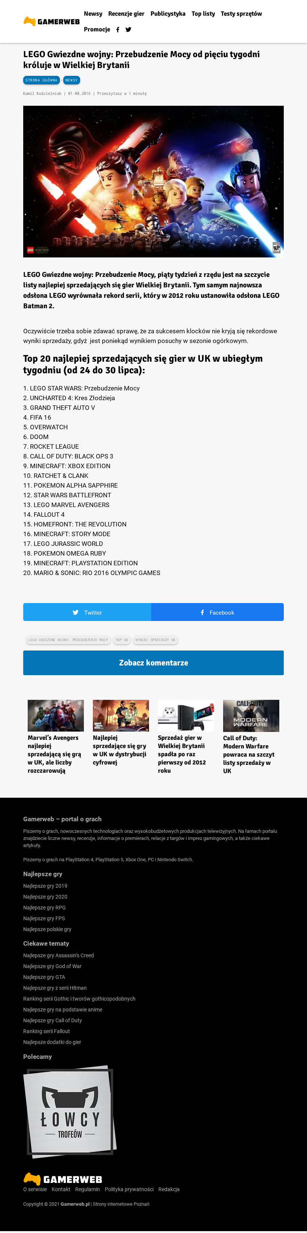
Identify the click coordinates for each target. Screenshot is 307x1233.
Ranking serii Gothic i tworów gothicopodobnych (79, 999)
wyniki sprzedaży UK (155, 640)
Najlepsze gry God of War (52, 966)
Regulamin (87, 1189)
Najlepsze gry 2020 (45, 897)
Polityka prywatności (129, 1189)
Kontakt (61, 1189)
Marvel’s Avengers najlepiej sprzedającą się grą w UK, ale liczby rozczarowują (54, 754)
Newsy (72, 80)
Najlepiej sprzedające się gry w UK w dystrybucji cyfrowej (119, 750)
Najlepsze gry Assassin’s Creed (58, 955)
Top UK (122, 640)
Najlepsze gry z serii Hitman (55, 988)
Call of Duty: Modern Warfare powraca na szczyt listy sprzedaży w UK (248, 754)
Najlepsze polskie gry (47, 929)
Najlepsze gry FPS (44, 918)
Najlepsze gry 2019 (45, 886)
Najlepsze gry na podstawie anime (62, 1010)
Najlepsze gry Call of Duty (52, 1020)
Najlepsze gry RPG (44, 908)
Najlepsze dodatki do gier (52, 1042)
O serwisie (35, 1189)
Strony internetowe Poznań (121, 1204)
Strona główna (41, 80)
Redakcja (169, 1189)
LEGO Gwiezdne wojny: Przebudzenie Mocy (68, 640)
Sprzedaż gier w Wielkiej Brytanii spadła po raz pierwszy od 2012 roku (182, 754)
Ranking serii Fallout (46, 1031)
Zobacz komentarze (153, 663)
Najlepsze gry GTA (44, 977)
